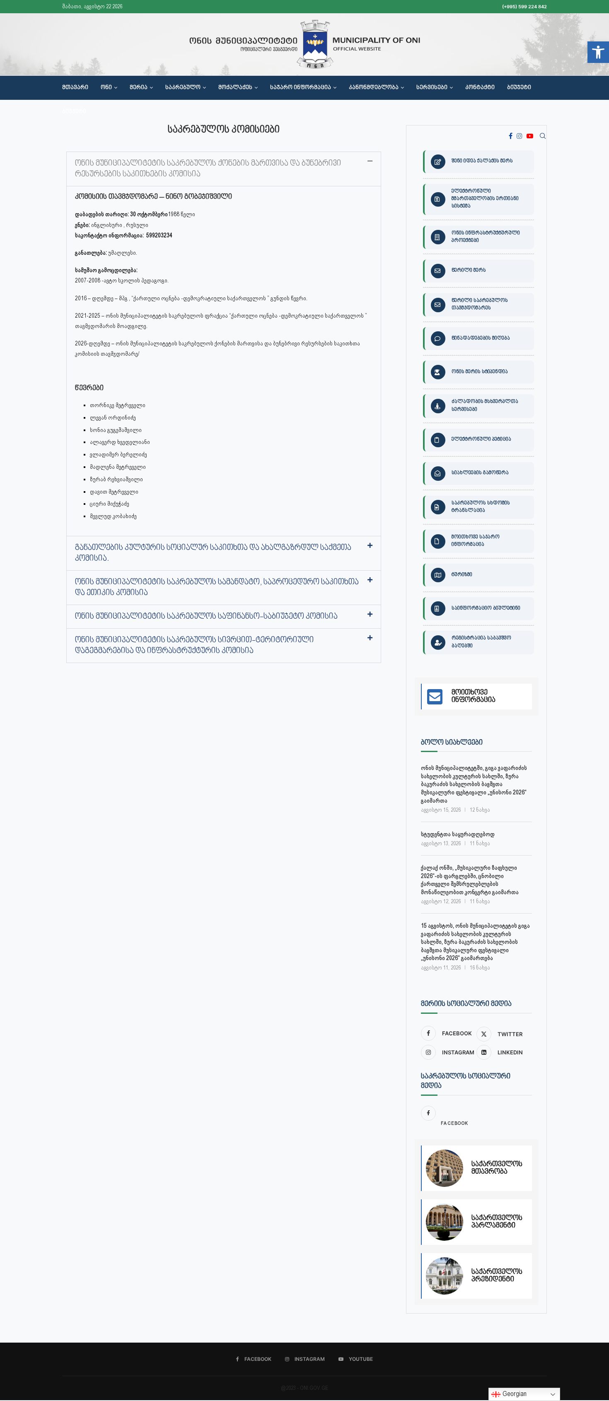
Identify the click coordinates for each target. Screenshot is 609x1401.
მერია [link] (138, 88)
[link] (598, 52)
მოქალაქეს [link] (235, 88)
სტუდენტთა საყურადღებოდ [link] (458, 834)
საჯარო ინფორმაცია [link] (300, 88)
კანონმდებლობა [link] (374, 88)
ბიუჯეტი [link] (519, 88)
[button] (224, 169)
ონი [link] (106, 88)
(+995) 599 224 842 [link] (524, 7)
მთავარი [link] (75, 88)
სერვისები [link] (431, 88)
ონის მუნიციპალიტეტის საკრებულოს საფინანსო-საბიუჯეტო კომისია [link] (206, 616)
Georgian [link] (514, 1394)
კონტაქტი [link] (480, 88)
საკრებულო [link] (183, 88)
